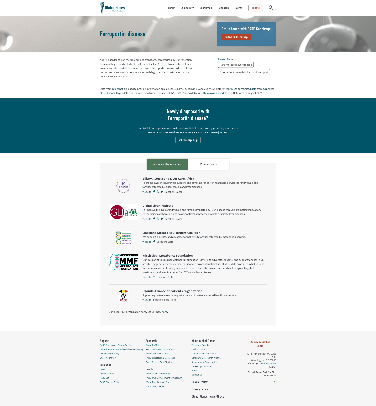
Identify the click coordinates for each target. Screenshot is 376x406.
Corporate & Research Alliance (206, 357)
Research (223, 8)
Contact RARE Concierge (236, 37)
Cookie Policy (200, 382)
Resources (206, 8)
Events (238, 8)
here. (165, 311)
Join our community (109, 353)
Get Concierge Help (188, 140)
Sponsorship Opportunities (205, 362)
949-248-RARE (268, 363)
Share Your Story (108, 357)
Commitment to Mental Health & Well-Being (121, 349)
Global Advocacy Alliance (204, 353)
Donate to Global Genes (260, 344)
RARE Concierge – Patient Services (116, 345)
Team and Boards (200, 345)
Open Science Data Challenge (160, 362)
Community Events (155, 386)
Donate (255, 8)
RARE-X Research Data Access (160, 357)
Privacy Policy (200, 389)
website (146, 192)
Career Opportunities (202, 366)
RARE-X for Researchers (157, 353)
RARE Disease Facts (109, 382)
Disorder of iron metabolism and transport (244, 72)
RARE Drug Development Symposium (164, 377)
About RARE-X (152, 345)
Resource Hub (107, 373)
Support (104, 341)
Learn (102, 369)
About (171, 8)
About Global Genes (203, 341)
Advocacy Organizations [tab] (167, 164)
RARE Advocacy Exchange (158, 373)
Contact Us (197, 374)
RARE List (104, 377)
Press (194, 370)
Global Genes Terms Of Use (208, 396)
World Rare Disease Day (157, 382)
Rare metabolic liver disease (236, 64)
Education (105, 365)
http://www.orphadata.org (217, 93)
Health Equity (198, 349)
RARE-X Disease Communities (160, 349)
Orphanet (117, 89)
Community (187, 8)
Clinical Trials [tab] (208, 164)
